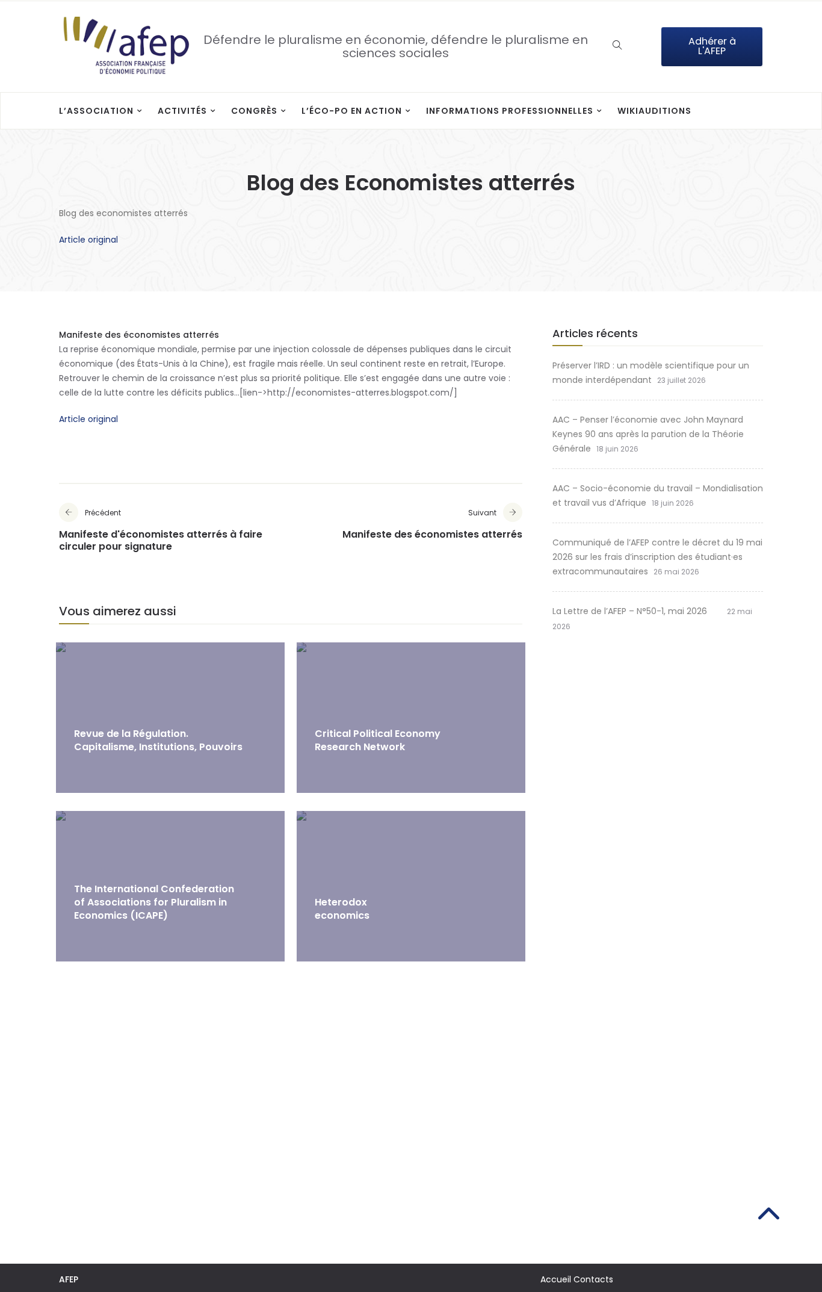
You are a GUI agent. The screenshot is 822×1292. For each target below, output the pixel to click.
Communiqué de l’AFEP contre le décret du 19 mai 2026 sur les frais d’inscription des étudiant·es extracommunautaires (657, 556)
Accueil (555, 1279)
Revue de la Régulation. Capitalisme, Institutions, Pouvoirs (158, 740)
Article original (88, 240)
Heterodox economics (342, 908)
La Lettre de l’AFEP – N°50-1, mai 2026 (637, 611)
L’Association (96, 111)
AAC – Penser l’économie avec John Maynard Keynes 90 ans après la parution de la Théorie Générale (648, 434)
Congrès (254, 111)
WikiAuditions (654, 111)
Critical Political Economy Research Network (377, 740)
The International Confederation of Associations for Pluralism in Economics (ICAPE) (154, 902)
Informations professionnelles (509, 111)
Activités (182, 111)
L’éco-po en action (351, 111)
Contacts (593, 1279)
